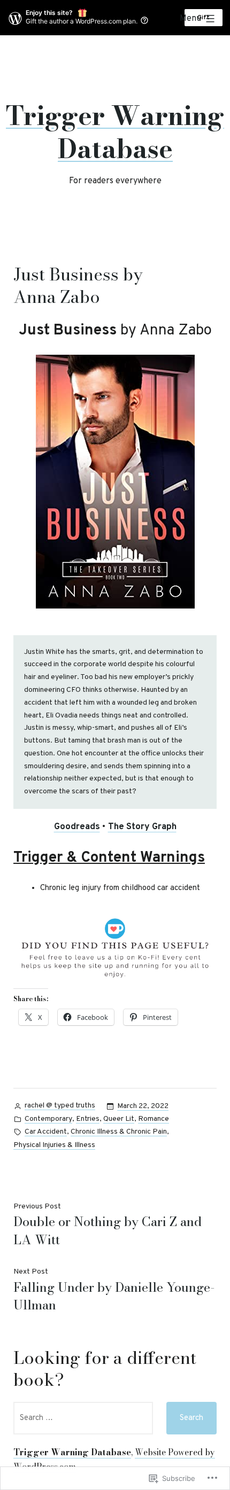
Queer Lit (118, 1119)
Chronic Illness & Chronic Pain (119, 1131)
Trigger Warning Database (115, 132)
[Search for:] (83, 1418)
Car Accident (46, 1131)
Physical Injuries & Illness (54, 1145)
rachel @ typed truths (60, 1105)
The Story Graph (142, 827)
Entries (87, 1119)
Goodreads (77, 827)
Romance (153, 1119)
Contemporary (48, 1119)
